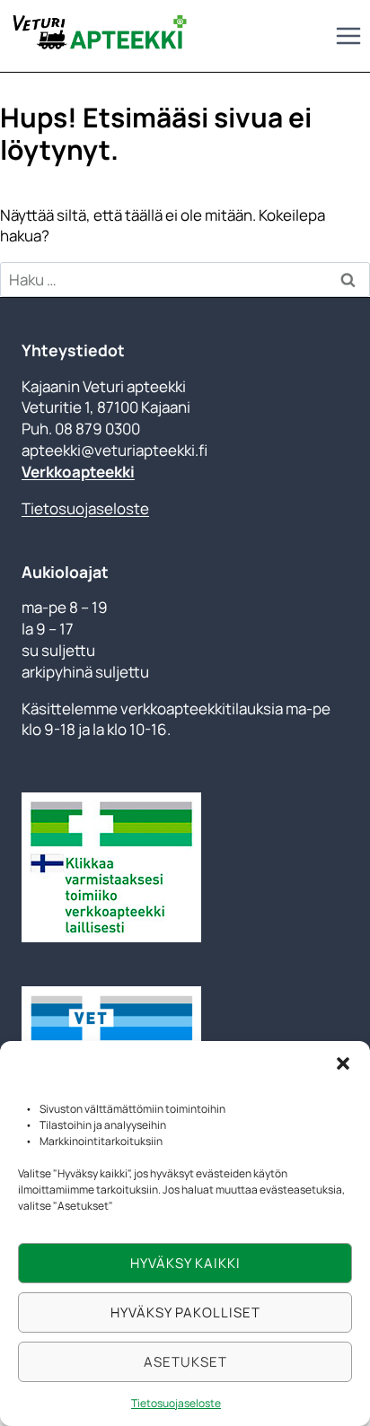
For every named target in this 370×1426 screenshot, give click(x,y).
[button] (343, 1063)
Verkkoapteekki (78, 471)
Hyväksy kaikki (185, 1263)
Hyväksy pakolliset (185, 1312)
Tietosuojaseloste (176, 1403)
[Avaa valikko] (348, 35)
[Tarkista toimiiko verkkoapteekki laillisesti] (185, 867)
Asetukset (185, 1361)
